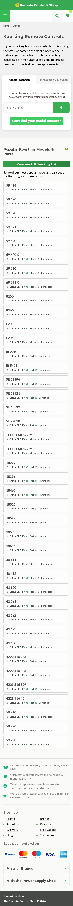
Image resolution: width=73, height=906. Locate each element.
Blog (10, 835)
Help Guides (48, 829)
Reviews (45, 824)
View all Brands (20, 868)
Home (6, 25)
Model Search (19, 80)
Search (61, 107)
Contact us (47, 835)
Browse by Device (54, 80)
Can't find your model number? (36, 121)
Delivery (12, 829)
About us (13, 824)
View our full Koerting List (36, 164)
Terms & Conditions (14, 895)
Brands (16, 25)
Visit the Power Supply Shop (31, 881)
